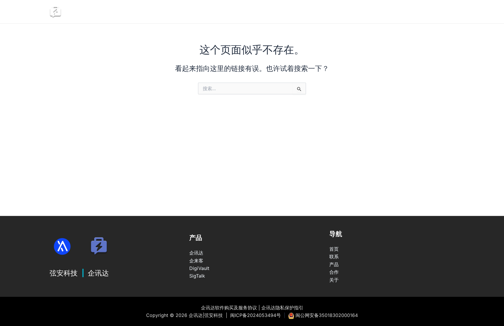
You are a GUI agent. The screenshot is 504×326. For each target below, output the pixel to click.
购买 (367, 11)
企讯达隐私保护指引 (282, 308)
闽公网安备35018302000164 (326, 315)
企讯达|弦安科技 (98, 11)
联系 (337, 11)
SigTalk (197, 276)
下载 (440, 11)
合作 (334, 272)
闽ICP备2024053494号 (255, 315)
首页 (334, 249)
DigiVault (199, 268)
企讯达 (305, 11)
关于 (334, 280)
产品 (334, 264)
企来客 (196, 261)
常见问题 (403, 11)
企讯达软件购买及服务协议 (229, 308)
